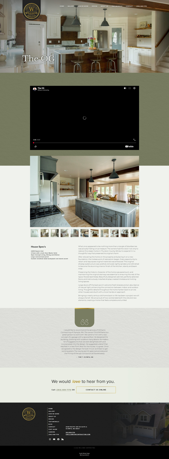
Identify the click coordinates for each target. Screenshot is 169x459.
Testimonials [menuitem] (117, 6)
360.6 (68, 432)
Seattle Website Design (84, 453)
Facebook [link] (58, 439)
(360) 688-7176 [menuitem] (141, 6)
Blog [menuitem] (50, 424)
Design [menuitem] (94, 6)
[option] (84, 191)
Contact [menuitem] (129, 6)
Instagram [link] (50, 439)
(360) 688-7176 (63, 390)
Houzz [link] (62, 439)
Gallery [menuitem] (71, 6)
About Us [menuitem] (104, 6)
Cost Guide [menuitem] (53, 429)
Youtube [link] (54, 439)
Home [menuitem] (62, 6)
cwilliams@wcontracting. (76, 434)
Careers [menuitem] (52, 432)
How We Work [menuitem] (83, 6)
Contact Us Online (96, 390)
